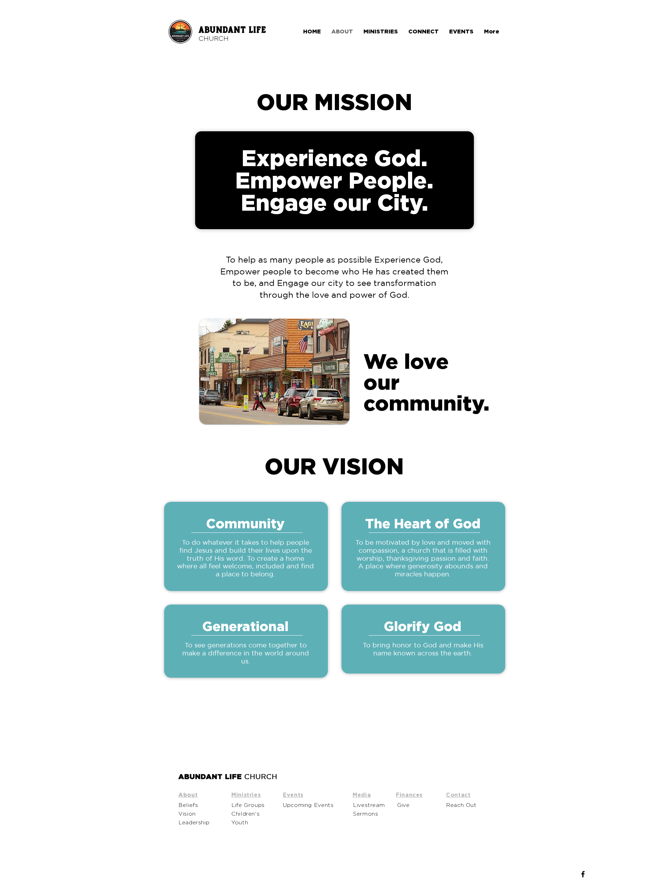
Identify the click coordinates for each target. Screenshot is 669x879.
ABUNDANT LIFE (233, 30)
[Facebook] (583, 874)
